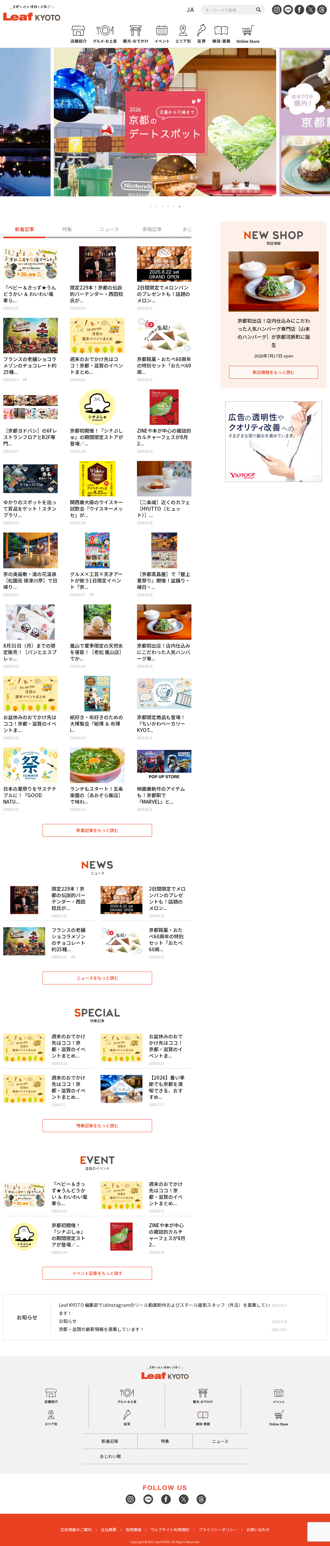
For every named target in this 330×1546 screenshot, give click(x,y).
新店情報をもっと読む (274, 372)
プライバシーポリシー (218, 1529)
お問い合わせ (258, 1529)
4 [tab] (168, 206)
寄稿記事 (152, 229)
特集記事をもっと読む (97, 1125)
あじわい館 (110, 1456)
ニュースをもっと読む (97, 978)
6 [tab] (179, 206)
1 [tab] (150, 206)
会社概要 (108, 1529)
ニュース (109, 229)
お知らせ (68, 1321)
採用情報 (133, 1529)
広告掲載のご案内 (76, 1529)
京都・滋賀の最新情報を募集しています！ (101, 1329)
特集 (67, 229)
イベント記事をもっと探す (97, 1273)
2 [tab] (156, 206)
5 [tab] (174, 206)
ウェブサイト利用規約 (169, 1529)
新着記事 (24, 229)
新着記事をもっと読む (97, 830)
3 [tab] (162, 206)
